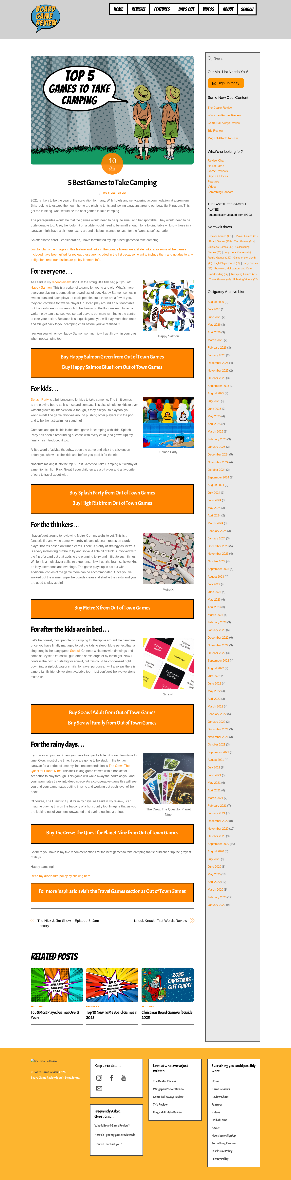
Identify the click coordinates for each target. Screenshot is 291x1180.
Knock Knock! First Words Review (160, 921)
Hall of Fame (216, 165)
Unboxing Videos (245, 279)
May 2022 (214, 691)
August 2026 (216, 301)
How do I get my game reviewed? (114, 1135)
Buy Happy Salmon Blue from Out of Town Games (112, 367)
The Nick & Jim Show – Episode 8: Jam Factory (68, 923)
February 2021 (217, 805)
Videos (208, 9)
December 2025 (218, 362)
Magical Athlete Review (223, 138)
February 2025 (217, 439)
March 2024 (215, 523)
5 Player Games (246, 236)
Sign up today (228, 83)
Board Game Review (46, 1072)
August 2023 (216, 576)
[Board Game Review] (45, 31)
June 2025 (214, 408)
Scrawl (75, 650)
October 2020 (216, 836)
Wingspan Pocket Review (224, 115)
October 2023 (216, 561)
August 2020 (216, 851)
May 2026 (214, 324)
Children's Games (220, 246)
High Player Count (227, 263)
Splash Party (40, 399)
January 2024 (216, 538)
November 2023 (218, 553)
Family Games (219, 257)
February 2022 (217, 714)
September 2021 (218, 752)
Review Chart (216, 160)
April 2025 (214, 424)
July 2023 (214, 584)
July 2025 (214, 401)
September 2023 (218, 569)
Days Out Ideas (218, 176)
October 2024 (216, 469)
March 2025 (215, 431)
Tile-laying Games (244, 274)
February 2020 (217, 897)
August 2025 (216, 393)
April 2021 (214, 790)
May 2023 (214, 599)
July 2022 (214, 675)
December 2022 (218, 637)
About (228, 9)
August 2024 (216, 485)
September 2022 (218, 660)
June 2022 (214, 683)
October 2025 (216, 378)
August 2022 (216, 668)
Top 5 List (109, 192)
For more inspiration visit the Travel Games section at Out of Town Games (112, 891)
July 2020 (214, 859)
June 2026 (214, 317)
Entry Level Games (237, 252)
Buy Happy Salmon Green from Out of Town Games (112, 356)
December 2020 (218, 820)
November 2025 (218, 370)
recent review (61, 282)
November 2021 (218, 737)
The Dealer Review (220, 107)
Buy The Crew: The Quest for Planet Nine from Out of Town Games (112, 832)
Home (118, 9)
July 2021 (214, 767)
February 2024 (217, 530)
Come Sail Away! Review (224, 123)
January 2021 (216, 813)
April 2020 (214, 881)
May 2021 (214, 782)
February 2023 (217, 622)
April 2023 (214, 607)
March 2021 (215, 798)
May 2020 (214, 874)
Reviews (138, 9)
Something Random (220, 192)
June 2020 (214, 866)
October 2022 (216, 653)
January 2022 (216, 721)
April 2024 (214, 515)
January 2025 (216, 446)
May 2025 (214, 416)
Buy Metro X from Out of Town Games (112, 607)
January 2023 (216, 630)
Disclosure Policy (222, 1151)
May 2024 (214, 508)
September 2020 (218, 843)
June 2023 (214, 591)
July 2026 (214, 309)
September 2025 (218, 385)
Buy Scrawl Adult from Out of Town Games (112, 712)
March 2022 (215, 706)
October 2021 (216, 744)
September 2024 (218, 477)
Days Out (186, 9)
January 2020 (216, 904)
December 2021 (218, 729)
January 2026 (216, 355)
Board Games (220, 241)
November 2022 (218, 645)
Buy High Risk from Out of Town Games (112, 503)
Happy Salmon (41, 287)
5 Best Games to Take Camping (112, 182)
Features (162, 9)
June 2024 (214, 500)
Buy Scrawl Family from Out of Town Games (112, 722)
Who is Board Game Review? (112, 1126)
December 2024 (218, 454)
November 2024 (218, 462)
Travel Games (220, 279)
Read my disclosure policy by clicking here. (61, 876)
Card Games (244, 241)
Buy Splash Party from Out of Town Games (112, 492)
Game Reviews (218, 171)
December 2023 (218, 546)
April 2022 (214, 698)
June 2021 (214, 775)
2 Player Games (219, 236)
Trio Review (215, 130)
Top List (121, 192)
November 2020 (218, 828)
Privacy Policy (220, 1159)
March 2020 (215, 889)
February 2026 (217, 347)
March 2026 (215, 340)
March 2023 (215, 614)
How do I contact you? (108, 1144)
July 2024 (214, 492)
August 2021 (216, 759)
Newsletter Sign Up (224, 1136)
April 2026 (214, 332)
